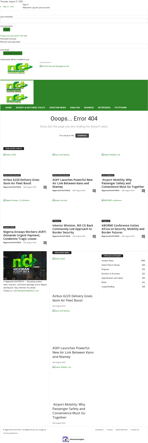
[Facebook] (24, 1)
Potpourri (121, 107)
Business (89, 107)
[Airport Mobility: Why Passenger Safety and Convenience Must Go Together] (123, 164)
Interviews (104, 107)
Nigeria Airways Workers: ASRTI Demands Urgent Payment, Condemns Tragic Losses (24, 235)
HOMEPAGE (82, 135)
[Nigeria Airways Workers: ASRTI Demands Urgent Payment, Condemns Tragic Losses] (25, 213)
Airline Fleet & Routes (12, 175)
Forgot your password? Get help (13, 36)
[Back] (31, 1)
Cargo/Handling (108, 287)
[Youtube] (29, 1)
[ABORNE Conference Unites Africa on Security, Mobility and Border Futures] (123, 210)
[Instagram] (26, 1)
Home (8, 107)
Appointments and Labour (112, 278)
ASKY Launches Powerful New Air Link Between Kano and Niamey (72, 183)
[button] (143, 95)
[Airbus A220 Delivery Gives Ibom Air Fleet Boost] (25, 164)
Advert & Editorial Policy (30, 107)
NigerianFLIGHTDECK (12, 187)
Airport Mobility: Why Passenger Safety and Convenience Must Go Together (123, 183)
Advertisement (121, 430)
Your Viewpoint (108, 175)
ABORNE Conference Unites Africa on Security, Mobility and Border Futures (123, 229)
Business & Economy (111, 274)
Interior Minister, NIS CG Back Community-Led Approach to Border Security (72, 229)
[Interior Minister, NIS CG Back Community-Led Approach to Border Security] (74, 210)
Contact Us (135, 430)
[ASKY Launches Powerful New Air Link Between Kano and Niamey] (74, 164)
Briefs (104, 282)
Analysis (75, 107)
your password (6, 26)
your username (6, 17)
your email (4, 50)
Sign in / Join (8, 6)
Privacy (110, 430)
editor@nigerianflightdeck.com (26, 291)
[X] (28, 1)
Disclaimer (99, 430)
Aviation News (57, 107)
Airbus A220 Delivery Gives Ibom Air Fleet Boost (21, 181)
